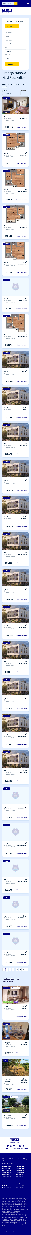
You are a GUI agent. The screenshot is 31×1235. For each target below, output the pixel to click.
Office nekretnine (6, 1172)
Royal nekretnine (6, 1170)
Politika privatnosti (9, 1148)
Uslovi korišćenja (22, 1148)
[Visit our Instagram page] (11, 1146)
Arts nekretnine (6, 1184)
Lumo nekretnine (20, 1187)
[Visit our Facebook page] (8, 1146)
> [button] (26, 970)
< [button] (3, 970)
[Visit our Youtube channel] (14, 1146)
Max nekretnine (20, 1180)
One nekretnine (20, 1184)
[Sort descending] (25, 93)
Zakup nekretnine (20, 1185)
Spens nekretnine (6, 1176)
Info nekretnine (20, 1168)
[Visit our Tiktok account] (23, 1146)
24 (17, 970)
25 (20, 970)
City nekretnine (20, 1166)
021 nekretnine (6, 1168)
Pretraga (10, 64)
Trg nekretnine (19, 1182)
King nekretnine (6, 1182)
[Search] (15, 3)
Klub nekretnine (6, 1174)
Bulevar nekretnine (20, 1170)
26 (23, 970)
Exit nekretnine (19, 1178)
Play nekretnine (6, 1180)
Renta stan (5, 1185)
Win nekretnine (19, 1176)
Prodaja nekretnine (7, 1187)
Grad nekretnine (6, 1166)
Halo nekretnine (20, 1172)
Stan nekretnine (6, 1178)
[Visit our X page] (17, 1146)
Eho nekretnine (19, 1174)
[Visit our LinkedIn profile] (20, 1146)
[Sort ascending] (22, 93)
